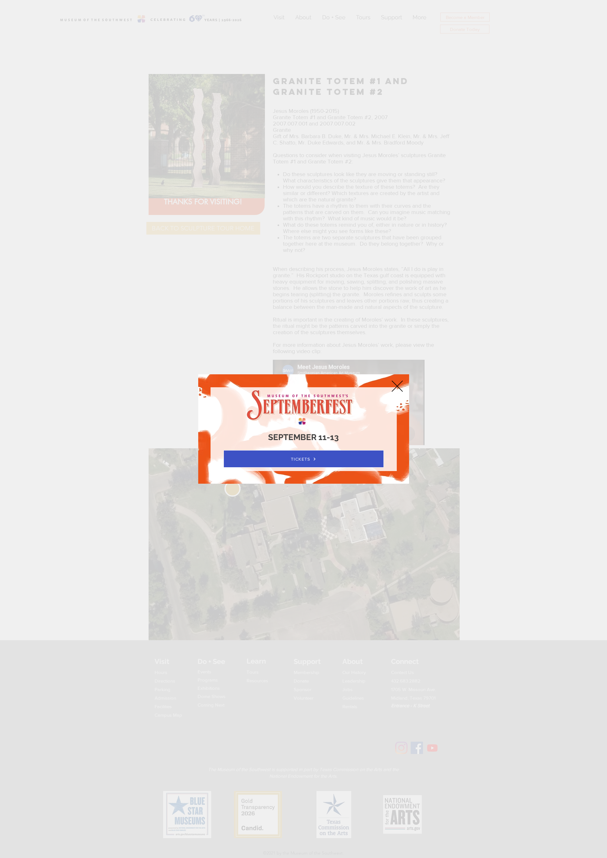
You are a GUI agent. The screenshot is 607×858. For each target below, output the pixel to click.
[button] (397, 386)
